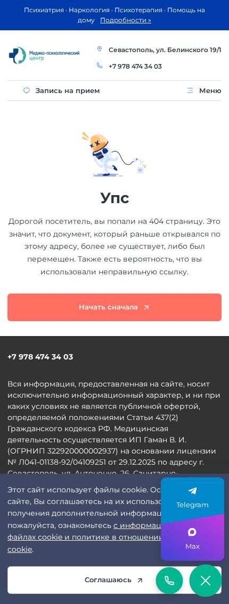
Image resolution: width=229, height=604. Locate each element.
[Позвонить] (169, 580)
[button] (205, 580)
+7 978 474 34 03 (135, 66)
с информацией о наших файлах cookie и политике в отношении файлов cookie (109, 537)
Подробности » (125, 20)
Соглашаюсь (108, 579)
